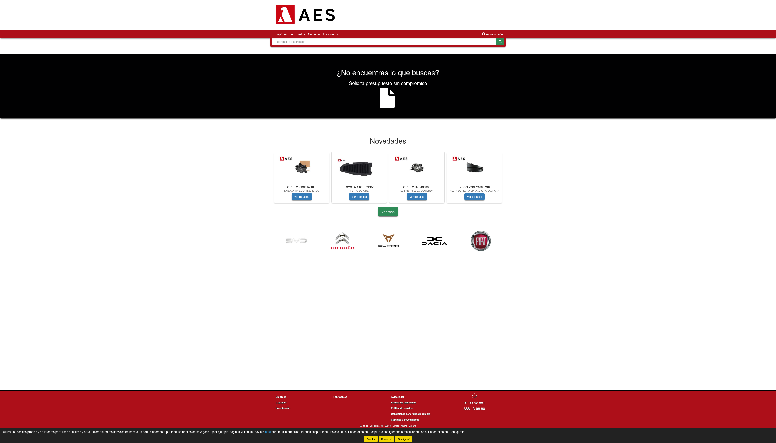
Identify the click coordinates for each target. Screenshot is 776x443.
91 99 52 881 (474, 402)
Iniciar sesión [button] (494, 34)
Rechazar (386, 439)
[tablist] (388, 179)
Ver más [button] (388, 211)
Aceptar (371, 439)
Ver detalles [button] (301, 197)
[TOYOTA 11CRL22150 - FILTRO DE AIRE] (359, 168)
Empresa (280, 34)
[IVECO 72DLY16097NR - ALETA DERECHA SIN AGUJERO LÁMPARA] (474, 168)
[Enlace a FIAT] (481, 241)
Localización (331, 34)
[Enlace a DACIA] (435, 241)
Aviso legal (397, 397)
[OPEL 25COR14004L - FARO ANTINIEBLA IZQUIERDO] (301, 168)
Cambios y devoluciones (405, 419)
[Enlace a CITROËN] (343, 241)
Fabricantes (297, 34)
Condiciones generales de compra (410, 414)
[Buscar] (500, 41)
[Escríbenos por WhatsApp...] (474, 396)
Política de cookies (402, 408)
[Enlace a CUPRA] (389, 241)
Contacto (314, 34)
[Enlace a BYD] (296, 241)
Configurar (404, 439)
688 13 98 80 (474, 408)
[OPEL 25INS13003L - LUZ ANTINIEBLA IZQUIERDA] (416, 168)
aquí (268, 432)
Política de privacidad (403, 402)
